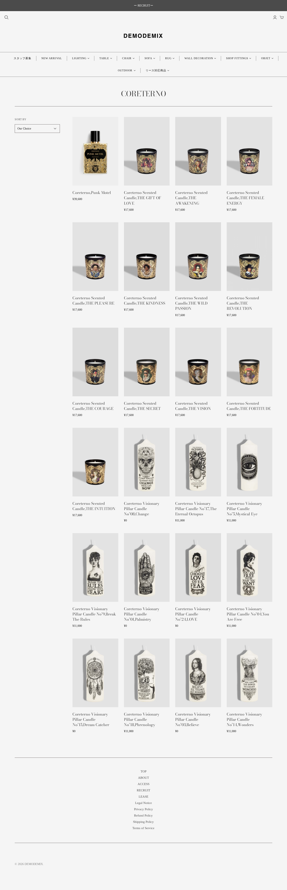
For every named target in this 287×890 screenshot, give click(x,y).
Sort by (21, 119)
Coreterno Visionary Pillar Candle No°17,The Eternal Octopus (196, 509)
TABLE (104, 58)
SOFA (148, 58)
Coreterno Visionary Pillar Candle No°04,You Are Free (248, 614)
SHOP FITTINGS (237, 58)
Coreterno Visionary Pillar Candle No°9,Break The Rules (94, 614)
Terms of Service (143, 828)
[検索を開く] (6, 17)
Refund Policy (143, 815)
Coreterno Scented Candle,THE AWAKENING (191, 198)
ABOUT (143, 777)
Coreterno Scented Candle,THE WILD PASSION (191, 303)
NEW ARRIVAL (51, 58)
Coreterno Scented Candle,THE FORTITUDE (249, 405)
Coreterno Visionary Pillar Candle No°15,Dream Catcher (90, 719)
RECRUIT (143, 790)
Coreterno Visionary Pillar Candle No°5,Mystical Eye (244, 509)
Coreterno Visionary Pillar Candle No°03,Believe (193, 719)
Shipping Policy (143, 821)
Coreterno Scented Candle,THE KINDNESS (144, 300)
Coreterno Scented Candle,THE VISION (193, 405)
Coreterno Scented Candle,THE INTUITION (93, 506)
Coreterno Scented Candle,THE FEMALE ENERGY (245, 198)
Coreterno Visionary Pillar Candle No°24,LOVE (193, 614)
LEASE (143, 796)
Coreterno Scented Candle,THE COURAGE (92, 405)
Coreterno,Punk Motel (91, 192)
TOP (143, 771)
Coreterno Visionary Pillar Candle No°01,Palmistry (141, 614)
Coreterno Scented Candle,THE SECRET (142, 405)
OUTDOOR (125, 70)
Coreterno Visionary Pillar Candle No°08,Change (141, 509)
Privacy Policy (143, 809)
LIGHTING (79, 58)
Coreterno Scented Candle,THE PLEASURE (93, 300)
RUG (168, 58)
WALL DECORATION (198, 58)
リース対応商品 (156, 70)
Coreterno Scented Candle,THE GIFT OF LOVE (142, 198)
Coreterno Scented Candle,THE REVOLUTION (243, 303)
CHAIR (127, 58)
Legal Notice (143, 803)
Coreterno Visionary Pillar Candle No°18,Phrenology (141, 719)
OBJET (265, 58)
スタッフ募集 (22, 58)
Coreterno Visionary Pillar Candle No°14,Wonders (244, 719)
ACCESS (143, 784)
